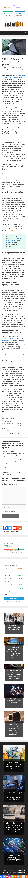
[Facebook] (5, 528)
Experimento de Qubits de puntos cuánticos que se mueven (14, 858)
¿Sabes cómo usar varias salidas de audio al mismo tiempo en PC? (13, 426)
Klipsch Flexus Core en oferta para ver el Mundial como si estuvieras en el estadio (14, 827)
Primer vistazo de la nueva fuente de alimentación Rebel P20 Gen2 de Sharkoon (14, 674)
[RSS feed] (19, 528)
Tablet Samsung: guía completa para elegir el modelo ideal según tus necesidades (14, 729)
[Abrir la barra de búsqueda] (26, 33)
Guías (6, 419)
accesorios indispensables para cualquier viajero (13, 77)
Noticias (11, 419)
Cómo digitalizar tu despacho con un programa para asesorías (14, 701)
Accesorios (7, 421)
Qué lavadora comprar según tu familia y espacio (14, 628)
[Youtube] (15, 528)
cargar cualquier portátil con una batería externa (13, 240)
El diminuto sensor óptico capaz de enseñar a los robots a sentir (14, 765)
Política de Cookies (14, 870)
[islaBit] (14, 24)
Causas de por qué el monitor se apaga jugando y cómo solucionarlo (14, 796)
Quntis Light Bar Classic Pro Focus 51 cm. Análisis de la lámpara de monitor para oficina (14, 652)
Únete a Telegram (14, 598)
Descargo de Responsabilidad (17, 872)
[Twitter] (10, 528)
